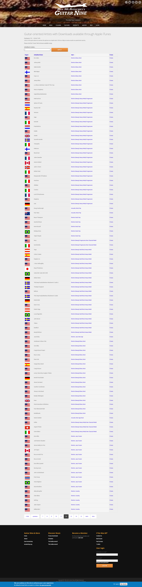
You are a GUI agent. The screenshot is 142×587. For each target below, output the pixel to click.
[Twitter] (129, 2)
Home (44, 25)
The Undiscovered (53, 544)
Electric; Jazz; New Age (77, 336)
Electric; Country (75, 491)
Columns (58, 25)
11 (61, 516)
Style (72, 54)
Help (91, 25)
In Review (50, 538)
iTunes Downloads (53, 536)
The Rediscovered (53, 541)
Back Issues (99, 538)
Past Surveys (99, 541)
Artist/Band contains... (29, 47)
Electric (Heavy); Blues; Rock (78, 341)
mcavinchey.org (28, 544)
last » (93, 516)
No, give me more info (45, 585)
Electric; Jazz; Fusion (76, 436)
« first (27, 516)
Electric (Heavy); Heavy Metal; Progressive (81, 98)
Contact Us (99, 536)
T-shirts (98, 544)
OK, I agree (116, 584)
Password (99, 558)
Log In (97, 25)
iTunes (111, 54)
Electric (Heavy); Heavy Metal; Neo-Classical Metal (84, 422)
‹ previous (35, 516)
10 (56, 516)
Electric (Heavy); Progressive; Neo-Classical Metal (83, 240)
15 (81, 516)
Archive (84, 25)
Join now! (80, 537)
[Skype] (136, 2)
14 (76, 516)
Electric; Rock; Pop (75, 217)
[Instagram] (126, 2)
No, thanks (124, 584)
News (50, 25)
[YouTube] (132, 2)
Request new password (102, 562)
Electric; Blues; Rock (76, 58)
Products (76, 25)
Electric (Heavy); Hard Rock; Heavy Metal (81, 249)
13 (71, 516)
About (25, 538)
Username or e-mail (101, 552)
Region (26, 54)
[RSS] (139, 2)
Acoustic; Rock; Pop (76, 208)
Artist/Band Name (38, 54)
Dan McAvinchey (28, 541)
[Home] (71, 9)
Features (67, 25)
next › (87, 516)
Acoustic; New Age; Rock (77, 417)
